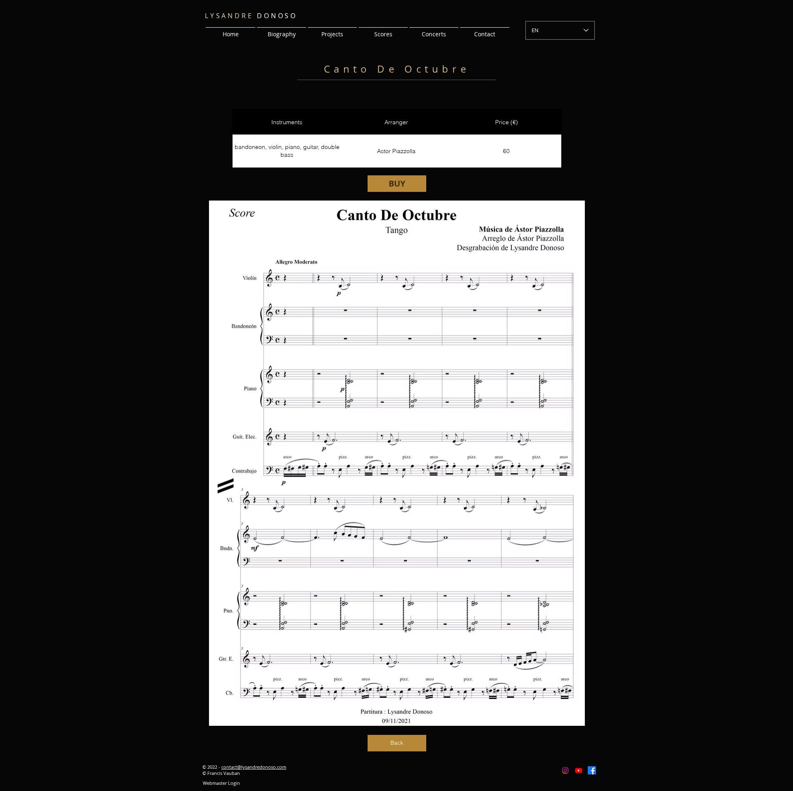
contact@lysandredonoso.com (253, 767)
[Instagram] (565, 770)
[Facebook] (592, 770)
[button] (332, 30)
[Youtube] (579, 770)
